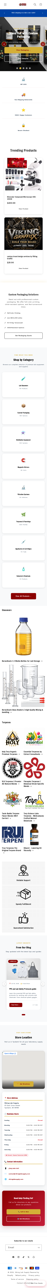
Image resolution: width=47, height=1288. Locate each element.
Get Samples (23, 58)
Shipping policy (32, 1279)
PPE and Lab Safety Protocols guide (22, 989)
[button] (5, 4)
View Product (23, 209)
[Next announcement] (42, 13)
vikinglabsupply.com (16, 1179)
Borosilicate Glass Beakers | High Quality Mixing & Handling (22, 711)
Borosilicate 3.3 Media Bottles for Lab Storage (21, 661)
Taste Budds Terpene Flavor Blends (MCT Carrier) (10, 815)
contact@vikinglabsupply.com (19, 1174)
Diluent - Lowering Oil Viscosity (32, 849)
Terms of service (17, 1279)
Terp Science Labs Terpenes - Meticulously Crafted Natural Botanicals (34, 817)
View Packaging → (23, 50)
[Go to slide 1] (23, 1014)
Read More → (15, 1005)
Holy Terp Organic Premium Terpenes (9, 752)
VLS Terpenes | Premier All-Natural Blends (11, 782)
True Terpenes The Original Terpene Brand (11, 849)
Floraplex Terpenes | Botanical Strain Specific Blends (34, 783)
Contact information (25, 1283)
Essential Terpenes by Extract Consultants (33, 752)
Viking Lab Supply (22, 1272)
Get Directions (23, 1084)
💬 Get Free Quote (35, 1283)
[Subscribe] (39, 1248)
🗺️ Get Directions (23, 1219)
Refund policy (21, 1275)
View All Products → (23, 596)
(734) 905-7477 (14, 1168)
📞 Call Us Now (23, 1212)
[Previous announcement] (4, 13)
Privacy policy (34, 1275)
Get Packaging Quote (23, 336)
